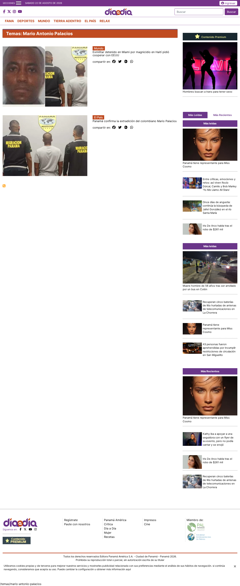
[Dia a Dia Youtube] (20, 12)
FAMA (9, 21)
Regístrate (71, 520)
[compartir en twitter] (119, 61)
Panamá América (115, 520)
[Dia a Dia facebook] (4, 12)
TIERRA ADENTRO (67, 21)
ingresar (230, 3)
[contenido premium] (17, 540)
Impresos (150, 520)
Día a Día (110, 528)
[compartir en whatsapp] (131, 61)
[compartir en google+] (125, 61)
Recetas (109, 537)
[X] (25, 529)
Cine (147, 524)
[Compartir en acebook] (113, 61)
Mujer (107, 532)
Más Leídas (195, 115)
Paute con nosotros (77, 524)
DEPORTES (25, 21)
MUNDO (44, 21)
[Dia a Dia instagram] (15, 12)
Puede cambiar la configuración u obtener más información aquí (94, 569)
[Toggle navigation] (18, 3)
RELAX (105, 21)
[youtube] (30, 529)
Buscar (231, 12)
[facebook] (20, 529)
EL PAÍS (90, 21)
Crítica (108, 524)
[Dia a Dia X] (9, 12)
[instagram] (35, 529)
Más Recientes (222, 115)
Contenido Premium (213, 37)
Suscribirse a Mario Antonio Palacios (4, 185)
